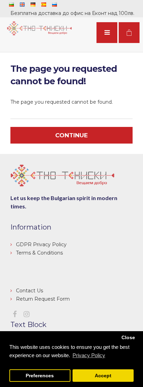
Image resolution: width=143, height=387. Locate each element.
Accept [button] (103, 375)
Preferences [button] (40, 375)
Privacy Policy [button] (89, 355)
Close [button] (128, 337)
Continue (71, 135)
